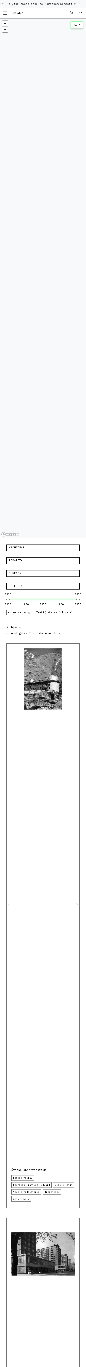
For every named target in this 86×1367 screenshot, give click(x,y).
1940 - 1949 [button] (21, 1198)
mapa (77, 25)
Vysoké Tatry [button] (64, 1184)
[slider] (8, 599)
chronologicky (17, 633)
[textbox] (43, 548)
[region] (43, 278)
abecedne (46, 633)
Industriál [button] (52, 1192)
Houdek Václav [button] (22, 1177)
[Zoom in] (5, 24)
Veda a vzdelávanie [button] (26, 1192)
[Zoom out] (5, 29)
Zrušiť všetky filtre (54, 611)
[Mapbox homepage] (10, 534)
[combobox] (39, 13)
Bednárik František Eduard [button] (31, 1184)
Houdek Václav (19, 612)
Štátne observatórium (28, 1170)
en (81, 13)
